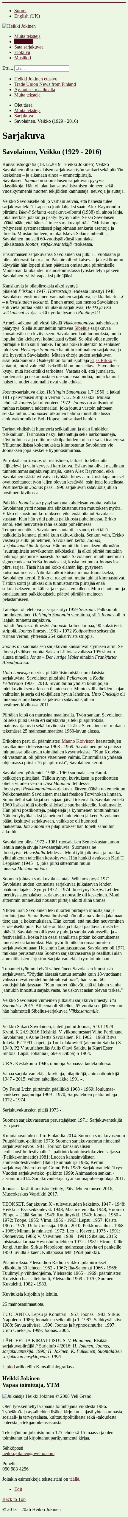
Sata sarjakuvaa (28, 46)
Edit (18, 1489)
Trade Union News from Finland (45, 84)
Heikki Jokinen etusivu (35, 78)
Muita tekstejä (27, 36)
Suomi (20, 10)
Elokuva (22, 52)
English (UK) (27, 15)
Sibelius (81, 328)
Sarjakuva (23, 41)
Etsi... (7, 68)
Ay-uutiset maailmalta (34, 89)
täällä (74, 1479)
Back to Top (14, 1499)
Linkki (9, 1366)
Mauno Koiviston (78, 741)
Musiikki (22, 57)
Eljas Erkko (101, 360)
